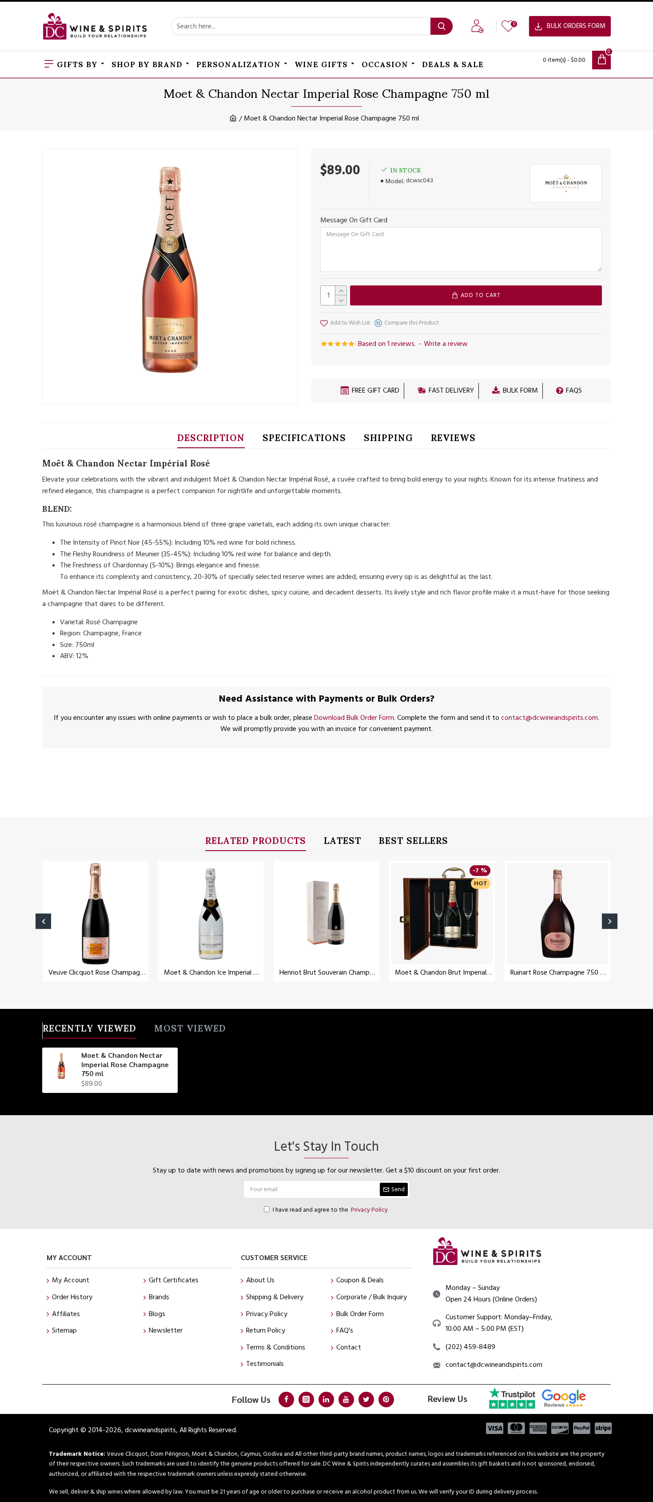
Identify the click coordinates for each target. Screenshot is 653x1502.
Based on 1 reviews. (387, 344)
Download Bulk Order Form (354, 718)
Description (211, 439)
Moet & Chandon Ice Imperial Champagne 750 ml (213, 972)
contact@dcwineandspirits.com (549, 718)
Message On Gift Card (353, 220)
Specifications (304, 439)
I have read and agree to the (330, 1209)
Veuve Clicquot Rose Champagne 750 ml (97, 972)
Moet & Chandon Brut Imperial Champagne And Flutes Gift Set (444, 972)
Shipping (388, 439)
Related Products (255, 842)
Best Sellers (413, 842)
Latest (342, 842)
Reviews (453, 439)
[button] (43, 921)
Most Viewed (190, 1030)
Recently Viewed (89, 1030)
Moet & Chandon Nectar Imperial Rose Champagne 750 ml (125, 1064)
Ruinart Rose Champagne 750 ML (559, 972)
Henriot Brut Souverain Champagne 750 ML (328, 972)
